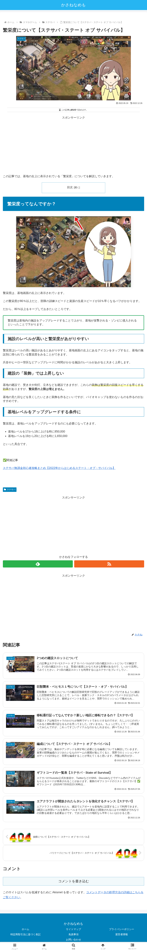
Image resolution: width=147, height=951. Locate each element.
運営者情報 (121, 934)
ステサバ (11, 489)
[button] (136, 628)
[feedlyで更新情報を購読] (38, 563)
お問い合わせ (73, 939)
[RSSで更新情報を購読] (109, 563)
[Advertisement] (73, 145)
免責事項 (73, 934)
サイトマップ (73, 929)
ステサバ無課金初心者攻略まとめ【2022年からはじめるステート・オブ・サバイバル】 (59, 468)
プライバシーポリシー (121, 929)
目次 (70, 187)
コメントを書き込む (73, 881)
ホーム (25, 929)
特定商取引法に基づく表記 (25, 934)
